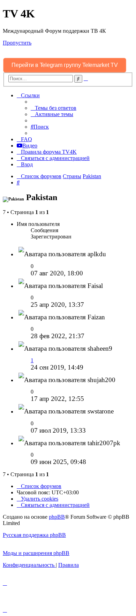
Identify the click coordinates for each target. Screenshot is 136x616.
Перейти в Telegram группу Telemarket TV (65, 65)
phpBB (57, 517)
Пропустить (17, 43)
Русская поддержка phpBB (34, 535)
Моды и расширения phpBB (36, 553)
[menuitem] (53, 108)
